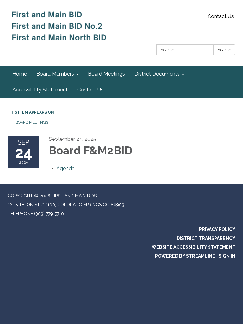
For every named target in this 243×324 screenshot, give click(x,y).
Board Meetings (32, 122)
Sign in (227, 256)
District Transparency (206, 238)
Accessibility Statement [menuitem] (40, 90)
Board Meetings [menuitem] (106, 74)
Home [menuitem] (19, 74)
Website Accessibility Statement (193, 247)
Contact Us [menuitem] (90, 90)
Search (224, 49)
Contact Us (221, 16)
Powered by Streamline (185, 256)
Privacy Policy (217, 229)
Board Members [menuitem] (55, 74)
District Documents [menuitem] (157, 74)
